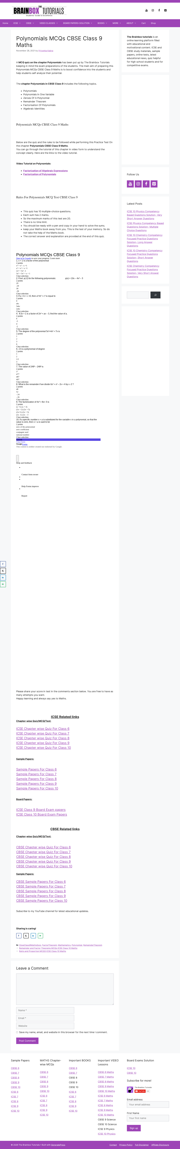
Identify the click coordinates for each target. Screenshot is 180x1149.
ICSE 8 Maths (105, 1105)
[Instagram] (152, 10)
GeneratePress (58, 1145)
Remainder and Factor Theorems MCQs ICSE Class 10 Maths (48, 948)
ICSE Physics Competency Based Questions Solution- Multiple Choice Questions (145, 227)
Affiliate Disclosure (160, 1145)
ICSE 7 (14, 1096)
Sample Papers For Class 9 (36, 783)
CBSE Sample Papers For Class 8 (41, 891)
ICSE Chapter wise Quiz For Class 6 (42, 729)
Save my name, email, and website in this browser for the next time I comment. (63, 1032)
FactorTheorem (49, 945)
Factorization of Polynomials (39, 174)
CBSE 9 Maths (106, 1086)
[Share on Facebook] (18, 935)
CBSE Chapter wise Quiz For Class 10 (44, 866)
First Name (133, 1113)
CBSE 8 (15, 1077)
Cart (144, 23)
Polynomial (77, 945)
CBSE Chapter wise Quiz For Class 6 (43, 847)
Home (5, 23)
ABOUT (130, 23)
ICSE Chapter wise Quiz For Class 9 (42, 743)
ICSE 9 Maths (105, 1110)
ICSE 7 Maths (105, 1100)
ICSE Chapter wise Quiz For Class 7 (42, 733)
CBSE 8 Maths (106, 1081)
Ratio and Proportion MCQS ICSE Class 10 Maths (42, 951)
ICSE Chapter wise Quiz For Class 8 (42, 738)
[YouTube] (146, 10)
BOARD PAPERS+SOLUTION (76, 23)
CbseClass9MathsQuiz (30, 945)
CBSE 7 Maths (106, 1076)
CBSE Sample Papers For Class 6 (41, 882)
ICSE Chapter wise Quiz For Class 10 (43, 748)
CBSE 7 (15, 1073)
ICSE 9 (14, 1106)
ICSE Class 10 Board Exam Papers (41, 814)
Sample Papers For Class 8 (36, 779)
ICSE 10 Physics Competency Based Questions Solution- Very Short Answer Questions (144, 215)
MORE (115, 23)
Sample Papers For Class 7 (36, 774)
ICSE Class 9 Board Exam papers (41, 810)
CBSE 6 (15, 1068)
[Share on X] (26, 935)
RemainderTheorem (92, 945)
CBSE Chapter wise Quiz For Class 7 (43, 852)
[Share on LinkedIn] (33, 935)
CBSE (28, 23)
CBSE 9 (15, 1082)
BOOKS (101, 23)
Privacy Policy (125, 1145)
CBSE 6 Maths (106, 1072)
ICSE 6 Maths (105, 1095)
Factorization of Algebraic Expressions (45, 170)
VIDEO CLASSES (47, 23)
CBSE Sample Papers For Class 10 (41, 900)
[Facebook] (159, 10)
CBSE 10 (15, 1087)
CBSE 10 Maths (106, 1091)
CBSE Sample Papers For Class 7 (41, 886)
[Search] (155, 295)
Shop (153, 23)
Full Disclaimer (142, 1145)
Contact (113, 1145)
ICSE (15, 23)
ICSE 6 (14, 1092)
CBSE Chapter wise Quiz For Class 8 (43, 857)
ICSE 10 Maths (106, 1114)
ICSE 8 (14, 1101)
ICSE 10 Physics (106, 1133)
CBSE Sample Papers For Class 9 (41, 896)
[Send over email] (40, 935)
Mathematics (64, 945)
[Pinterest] (165, 10)
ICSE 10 (15, 1110)
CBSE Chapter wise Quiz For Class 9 (43, 861)
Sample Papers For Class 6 (36, 769)
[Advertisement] (145, 119)
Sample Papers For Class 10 (37, 788)
